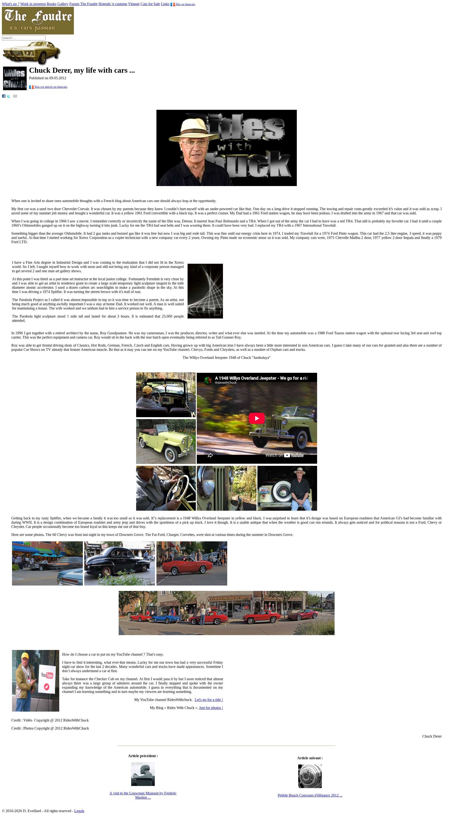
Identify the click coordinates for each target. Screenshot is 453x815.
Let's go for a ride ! (209, 700)
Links (165, 4)
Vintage (134, 4)
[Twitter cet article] (8, 96)
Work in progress (33, 4)
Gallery (62, 4)
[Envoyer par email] (15, 96)
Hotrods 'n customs (113, 4)
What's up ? (10, 4)
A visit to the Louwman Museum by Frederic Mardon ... (142, 795)
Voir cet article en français (50, 87)
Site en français (185, 4)
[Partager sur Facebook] (4, 96)
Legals (79, 811)
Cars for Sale (150, 4)
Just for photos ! (211, 708)
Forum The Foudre (83, 4)
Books (51, 4)
